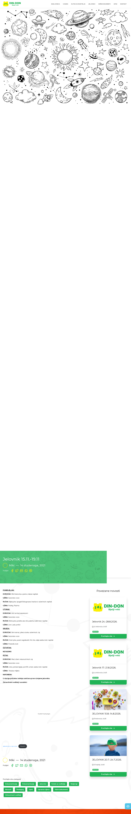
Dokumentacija (11, 784)
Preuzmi (22, 746)
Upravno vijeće (44, 789)
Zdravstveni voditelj (13, 795)
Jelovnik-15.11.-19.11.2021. (10, 746)
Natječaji (74, 784)
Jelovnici (42, 784)
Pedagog (20, 789)
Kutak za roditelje (58, 784)
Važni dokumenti (61, 789)
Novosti (8, 789)
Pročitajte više (106, 636)
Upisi (31, 789)
